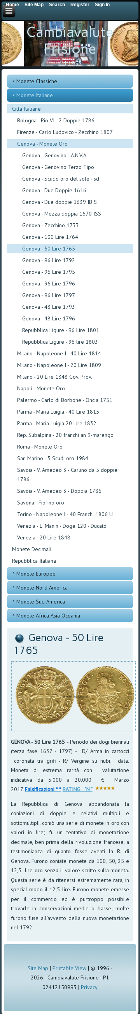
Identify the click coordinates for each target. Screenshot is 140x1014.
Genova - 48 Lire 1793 (48, 306)
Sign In (102, 4)
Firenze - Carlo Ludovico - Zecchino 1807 (65, 132)
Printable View (69, 968)
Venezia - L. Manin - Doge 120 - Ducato (62, 525)
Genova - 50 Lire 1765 (48, 248)
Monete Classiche (36, 81)
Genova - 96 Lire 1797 (48, 295)
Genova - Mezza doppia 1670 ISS (61, 213)
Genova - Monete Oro (42, 143)
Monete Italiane (34, 95)
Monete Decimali (31, 549)
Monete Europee (36, 573)
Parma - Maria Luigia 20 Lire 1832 (56, 423)
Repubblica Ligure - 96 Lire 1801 (60, 330)
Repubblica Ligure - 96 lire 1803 (60, 341)
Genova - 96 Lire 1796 (48, 283)
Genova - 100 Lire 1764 (50, 236)
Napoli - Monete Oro (41, 388)
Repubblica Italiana (34, 560)
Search (57, 4)
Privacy (89, 987)
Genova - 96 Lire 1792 (48, 260)
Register (79, 4)
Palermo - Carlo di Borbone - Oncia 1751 (64, 400)
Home (12, 4)
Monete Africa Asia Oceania (48, 615)
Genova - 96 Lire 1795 (48, 271)
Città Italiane (26, 108)
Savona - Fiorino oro (40, 502)
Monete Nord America (42, 587)
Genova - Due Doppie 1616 (54, 190)
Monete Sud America (40, 601)
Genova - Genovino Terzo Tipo (58, 166)
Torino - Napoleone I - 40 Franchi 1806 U (65, 514)
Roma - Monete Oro (40, 446)
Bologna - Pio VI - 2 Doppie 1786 (55, 120)
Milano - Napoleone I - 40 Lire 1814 (59, 353)
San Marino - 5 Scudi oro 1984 (52, 458)
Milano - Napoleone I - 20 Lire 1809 (59, 365)
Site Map (38, 968)
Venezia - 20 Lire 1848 (43, 537)
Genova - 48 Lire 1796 (48, 318)
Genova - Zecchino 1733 (50, 225)
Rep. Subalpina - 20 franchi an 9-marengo (65, 434)
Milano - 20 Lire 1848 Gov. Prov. (54, 376)
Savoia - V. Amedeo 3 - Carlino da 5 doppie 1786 (67, 474)
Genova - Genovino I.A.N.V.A (54, 155)
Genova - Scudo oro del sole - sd (60, 178)
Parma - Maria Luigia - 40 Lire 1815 (58, 411)
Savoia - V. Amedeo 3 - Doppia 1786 (59, 490)
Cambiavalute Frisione (70, 40)
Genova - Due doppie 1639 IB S (59, 201)
